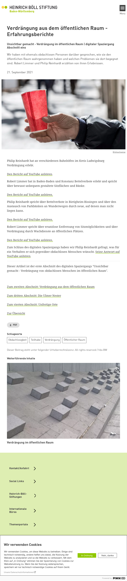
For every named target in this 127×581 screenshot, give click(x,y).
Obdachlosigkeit (17, 340)
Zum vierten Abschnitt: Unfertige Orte (32, 304)
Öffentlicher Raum (74, 340)
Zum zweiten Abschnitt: (23, 287)
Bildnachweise (119, 152)
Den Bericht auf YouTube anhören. (30, 194)
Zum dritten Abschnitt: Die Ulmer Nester (34, 295)
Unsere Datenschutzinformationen (19, 572)
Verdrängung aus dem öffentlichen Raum (67, 287)
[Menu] (123, 8)
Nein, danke (107, 555)
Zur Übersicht (16, 313)
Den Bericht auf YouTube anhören (29, 174)
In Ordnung (87, 555)
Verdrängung (52, 340)
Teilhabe (36, 340)
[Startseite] (29, 9)
